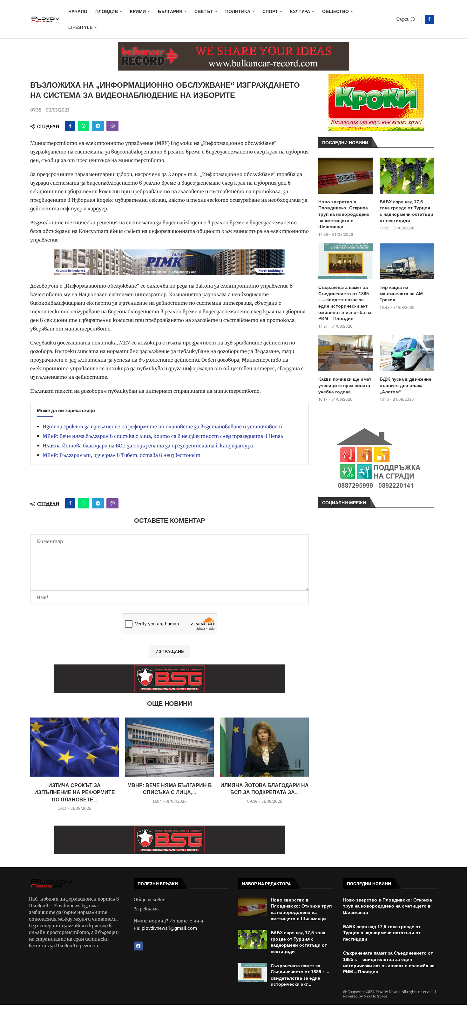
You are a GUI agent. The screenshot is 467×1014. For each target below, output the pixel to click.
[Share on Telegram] (98, 126)
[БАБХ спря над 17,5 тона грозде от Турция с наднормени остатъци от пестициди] (407, 176)
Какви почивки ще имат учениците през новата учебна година (344, 385)
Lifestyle (80, 27)
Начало (77, 11)
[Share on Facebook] (70, 126)
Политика (237, 11)
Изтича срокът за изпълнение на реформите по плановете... (74, 792)
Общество (335, 11)
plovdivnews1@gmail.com (169, 928)
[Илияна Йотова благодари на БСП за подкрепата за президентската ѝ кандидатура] (264, 747)
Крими (138, 11)
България (170, 11)
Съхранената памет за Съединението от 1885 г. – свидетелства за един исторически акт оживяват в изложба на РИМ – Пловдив (344, 303)
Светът (203, 11)
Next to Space (375, 996)
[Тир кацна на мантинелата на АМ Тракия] (407, 261)
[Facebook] (429, 19)
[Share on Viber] (112, 126)
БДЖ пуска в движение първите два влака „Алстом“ (405, 385)
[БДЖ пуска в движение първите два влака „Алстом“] (407, 353)
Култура (300, 11)
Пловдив (106, 11)
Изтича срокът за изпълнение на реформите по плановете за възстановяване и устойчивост (162, 427)
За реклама (146, 909)
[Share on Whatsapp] (83, 126)
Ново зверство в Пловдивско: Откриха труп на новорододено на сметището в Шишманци (343, 214)
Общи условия (150, 899)
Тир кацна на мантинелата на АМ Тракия (401, 293)
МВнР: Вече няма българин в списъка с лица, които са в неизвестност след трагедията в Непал (163, 436)
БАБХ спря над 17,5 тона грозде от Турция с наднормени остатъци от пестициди (406, 211)
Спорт (270, 11)
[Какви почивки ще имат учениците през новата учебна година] (345, 353)
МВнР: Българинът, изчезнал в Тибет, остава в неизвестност (121, 455)
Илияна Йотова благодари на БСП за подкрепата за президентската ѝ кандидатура (148, 446)
